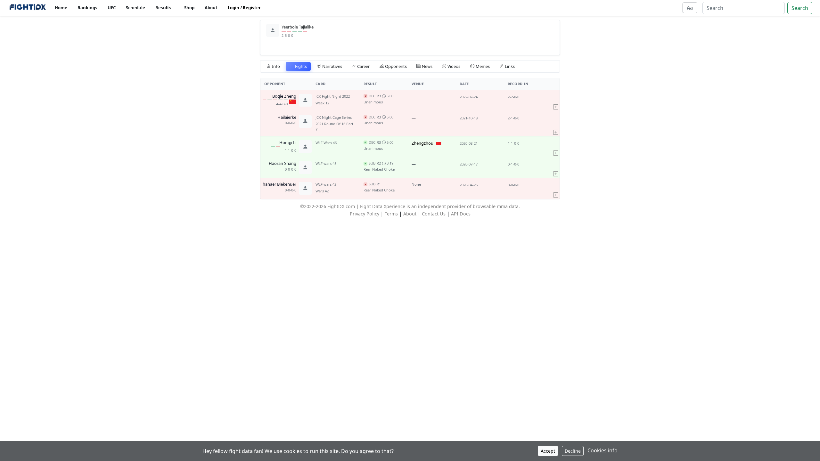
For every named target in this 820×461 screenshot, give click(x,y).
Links (510, 66)
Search (799, 8)
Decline (573, 451)
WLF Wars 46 (326, 142)
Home (61, 8)
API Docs (461, 214)
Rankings (87, 8)
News (427, 66)
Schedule (135, 8)
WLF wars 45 (326, 163)
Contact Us (434, 214)
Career (363, 66)
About (211, 8)
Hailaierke (286, 117)
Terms (391, 214)
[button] (556, 100)
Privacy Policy (364, 214)
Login (233, 8)
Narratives (332, 66)
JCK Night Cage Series (334, 117)
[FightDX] (27, 7)
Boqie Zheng (284, 96)
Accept (548, 451)
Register (252, 8)
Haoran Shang (282, 163)
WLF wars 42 (326, 184)
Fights (301, 66)
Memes (483, 66)
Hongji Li (287, 142)
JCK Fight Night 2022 (333, 96)
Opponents (396, 66)
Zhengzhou (422, 143)
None (416, 184)
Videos (453, 66)
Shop (189, 8)
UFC (112, 8)
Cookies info (602, 450)
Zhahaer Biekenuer (278, 184)
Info (276, 66)
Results (163, 8)
